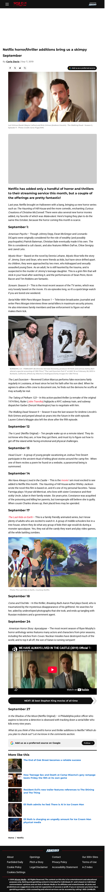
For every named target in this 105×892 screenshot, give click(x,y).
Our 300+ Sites (90, 857)
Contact (56, 857)
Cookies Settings (16, 872)
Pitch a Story (36, 862)
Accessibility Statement (65, 867)
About (10, 857)
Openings (35, 857)
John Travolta (35, 401)
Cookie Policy (14, 867)
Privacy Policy (59, 862)
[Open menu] (7, 4)
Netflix (20, 837)
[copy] (25, 68)
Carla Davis (12, 61)
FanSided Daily (15, 862)
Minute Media (20, 879)
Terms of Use (89, 862)
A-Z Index (87, 867)
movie (64, 480)
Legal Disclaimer (39, 867)
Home (11, 837)
